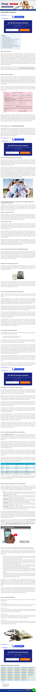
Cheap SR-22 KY (10, 673)
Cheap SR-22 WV (31, 672)
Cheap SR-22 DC (31, 671)
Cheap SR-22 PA (24, 672)
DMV (12, 57)
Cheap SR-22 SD (24, 676)
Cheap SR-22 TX (24, 678)
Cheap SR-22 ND (24, 667)
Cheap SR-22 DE (3, 676)
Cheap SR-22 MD (10, 677)
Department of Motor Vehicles (6, 80)
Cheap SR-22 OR (24, 671)
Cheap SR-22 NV (17, 673)
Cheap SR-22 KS (10, 672)
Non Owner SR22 (4, 128)
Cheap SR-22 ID (10, 667)
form (10, 568)
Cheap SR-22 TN (24, 677)
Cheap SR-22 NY (17, 678)
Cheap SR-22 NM (17, 677)
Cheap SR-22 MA (10, 678)
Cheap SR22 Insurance (17, 690)
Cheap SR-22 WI (31, 673)
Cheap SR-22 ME (10, 676)
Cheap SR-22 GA (3, 678)
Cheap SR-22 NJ (17, 676)
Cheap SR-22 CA (3, 672)
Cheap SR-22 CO (3, 673)
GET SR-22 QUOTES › (25, 152)
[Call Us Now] (33, 690)
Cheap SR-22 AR (3, 671)
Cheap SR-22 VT (31, 667)
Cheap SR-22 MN (17, 667)
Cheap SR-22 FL (3, 677)
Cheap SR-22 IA (10, 671)
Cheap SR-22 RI (24, 673)
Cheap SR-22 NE (17, 672)
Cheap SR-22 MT (17, 671)
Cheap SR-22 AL (3, 667)
